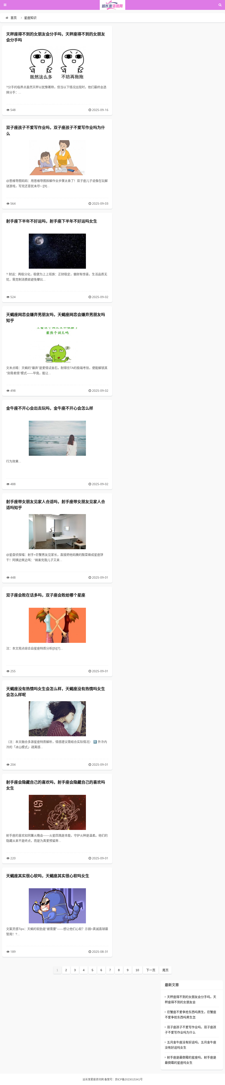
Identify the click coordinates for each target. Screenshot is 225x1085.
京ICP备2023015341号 (129, 1079)
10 (137, 970)
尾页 (165, 970)
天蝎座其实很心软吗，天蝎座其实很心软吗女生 (47, 876)
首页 (14, 18)
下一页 (150, 970)
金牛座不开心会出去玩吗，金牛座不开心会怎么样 (49, 408)
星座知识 (30, 18)
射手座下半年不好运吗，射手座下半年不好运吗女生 (51, 221)
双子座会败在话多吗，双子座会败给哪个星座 (45, 595)
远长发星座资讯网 (93, 1079)
